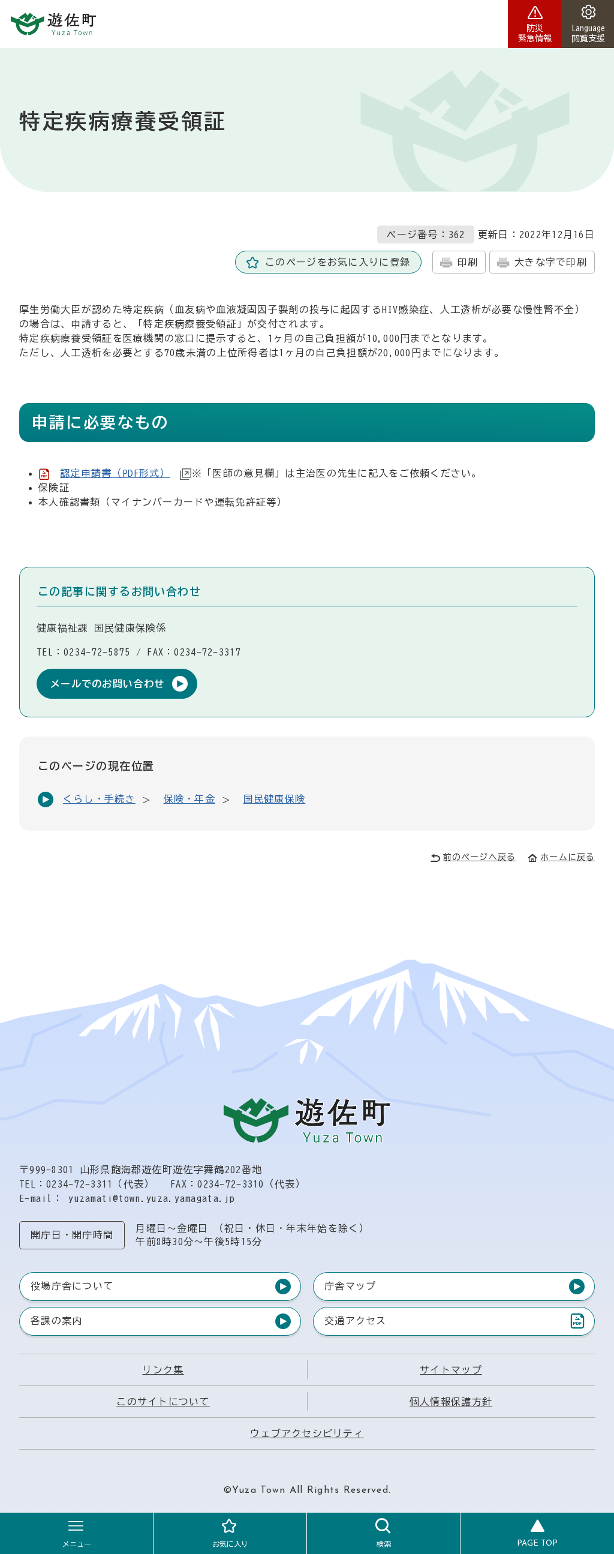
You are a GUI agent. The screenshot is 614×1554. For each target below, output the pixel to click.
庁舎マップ (350, 1286)
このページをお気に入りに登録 (337, 262)
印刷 (468, 262)
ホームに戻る (567, 857)
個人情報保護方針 (451, 1401)
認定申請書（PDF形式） (115, 473)
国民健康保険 (274, 799)
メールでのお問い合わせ (107, 684)
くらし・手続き (99, 799)
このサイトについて (163, 1401)
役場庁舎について (72, 1286)
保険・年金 (189, 799)
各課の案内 (56, 1320)
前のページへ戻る (479, 857)
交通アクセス (355, 1323)
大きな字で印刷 (550, 262)
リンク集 (162, 1370)
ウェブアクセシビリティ (307, 1433)
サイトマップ (451, 1370)
